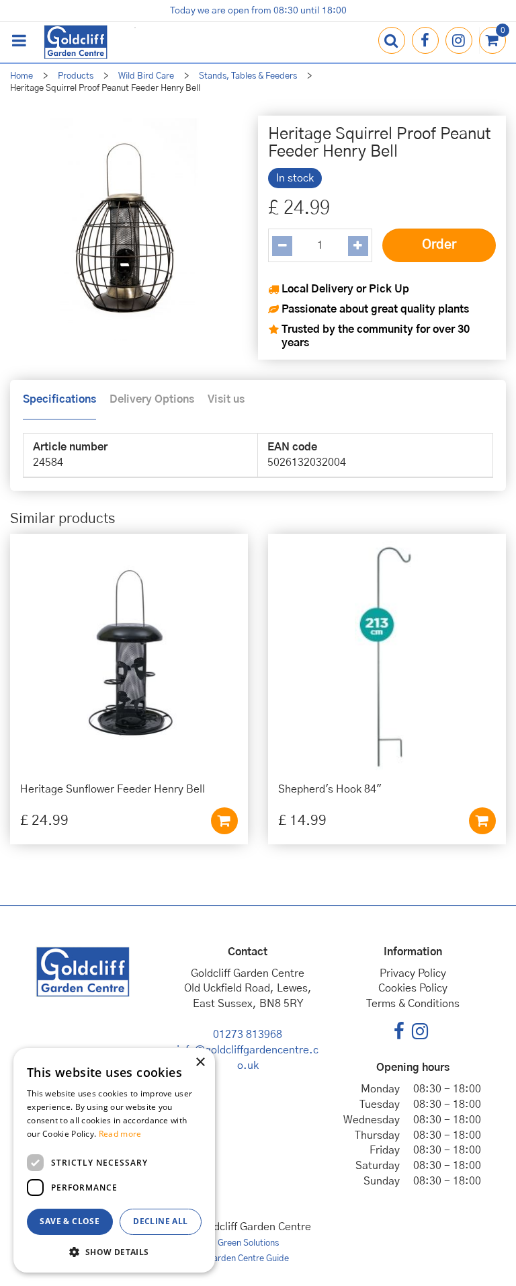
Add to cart (224, 820)
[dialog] (114, 1160)
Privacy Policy (413, 973)
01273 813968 (247, 1034)
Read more (120, 1133)
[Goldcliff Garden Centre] (76, 42)
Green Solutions (248, 1243)
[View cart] (492, 40)
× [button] (200, 1062)
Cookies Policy (412, 988)
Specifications (59, 399)
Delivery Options (152, 399)
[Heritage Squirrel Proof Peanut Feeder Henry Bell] (124, 229)
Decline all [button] (160, 1221)
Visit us (226, 399)
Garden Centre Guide (248, 1258)
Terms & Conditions (413, 1003)
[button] (114, 1251)
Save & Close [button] (69, 1221)
